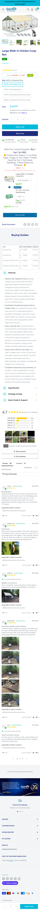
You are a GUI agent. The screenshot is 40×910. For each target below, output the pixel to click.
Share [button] (6, 516)
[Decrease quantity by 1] (12, 119)
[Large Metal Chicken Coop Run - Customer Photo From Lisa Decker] (31, 440)
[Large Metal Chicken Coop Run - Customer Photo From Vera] (23, 440)
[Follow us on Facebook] (3, 878)
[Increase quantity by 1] (23, 119)
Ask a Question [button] (21, 456)
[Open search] (28, 9)
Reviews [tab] (5, 463)
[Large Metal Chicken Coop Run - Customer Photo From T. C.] (8, 440)
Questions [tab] (19, 463)
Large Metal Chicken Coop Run (11, 508)
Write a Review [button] (21, 451)
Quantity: (5, 119)
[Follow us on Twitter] (7, 878)
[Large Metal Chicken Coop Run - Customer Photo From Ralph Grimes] (8, 434)
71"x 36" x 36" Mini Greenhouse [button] (22, 191)
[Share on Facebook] (24, 224)
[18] (23, 434)
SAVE (30, 75)
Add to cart (29, 906)
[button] (34, 516)
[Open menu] (3, 9)
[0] (36, 9)
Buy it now (20, 133)
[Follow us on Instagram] (11, 878)
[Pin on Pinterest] (28, 224)
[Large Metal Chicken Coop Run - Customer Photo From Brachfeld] (31, 434)
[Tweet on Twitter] (32, 224)
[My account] (32, 9)
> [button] (26, 758)
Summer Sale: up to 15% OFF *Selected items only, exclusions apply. (20, 3)
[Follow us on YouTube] (19, 878)
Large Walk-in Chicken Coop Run (12, 557)
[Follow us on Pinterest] (15, 878)
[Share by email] (36, 224)
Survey (11, 860)
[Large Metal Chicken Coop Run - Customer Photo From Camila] (16, 440)
